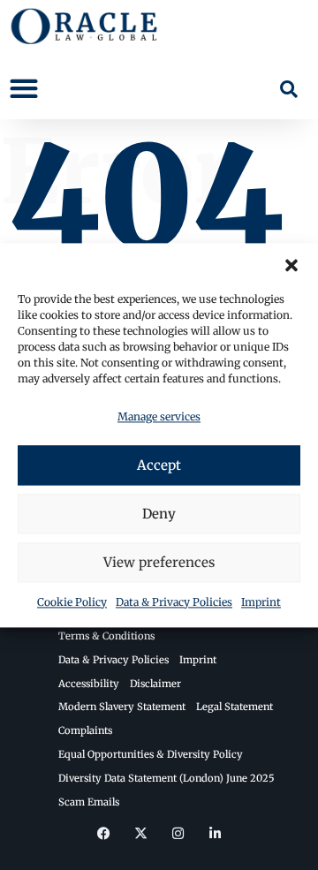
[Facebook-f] (103, 833)
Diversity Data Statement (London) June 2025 (166, 778)
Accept (159, 465)
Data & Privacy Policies (174, 602)
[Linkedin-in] (214, 833)
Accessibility (88, 683)
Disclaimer (155, 683)
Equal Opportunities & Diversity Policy (150, 754)
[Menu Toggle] (24, 88)
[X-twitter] (140, 833)
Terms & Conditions (106, 636)
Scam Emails (88, 802)
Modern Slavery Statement (122, 706)
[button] (291, 265)
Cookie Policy (72, 602)
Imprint (261, 602)
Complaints (85, 730)
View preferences (159, 562)
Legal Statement (234, 706)
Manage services (159, 416)
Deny (159, 513)
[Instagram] (177, 833)
